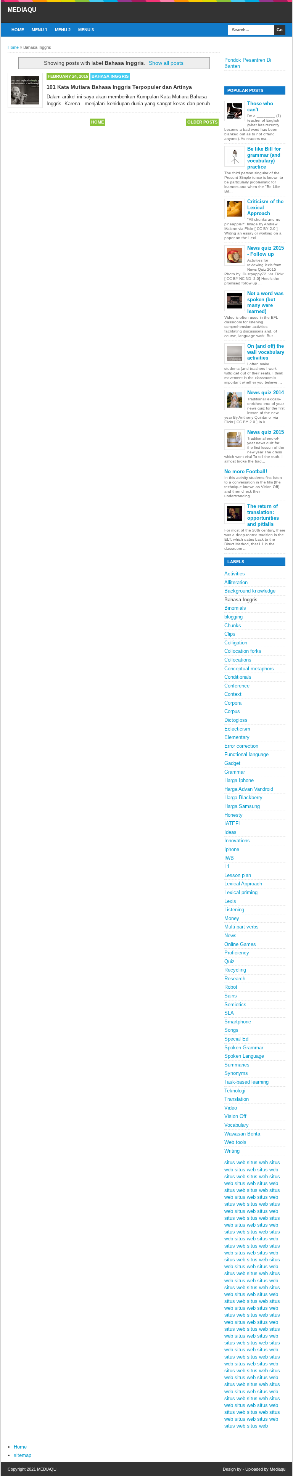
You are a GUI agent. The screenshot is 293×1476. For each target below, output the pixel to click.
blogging (233, 617)
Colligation (235, 643)
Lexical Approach (243, 884)
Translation (236, 1099)
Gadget (232, 763)
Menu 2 (63, 29)
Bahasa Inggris (110, 76)
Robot (230, 987)
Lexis (230, 901)
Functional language (246, 754)
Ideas (230, 832)
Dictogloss (236, 720)
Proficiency (236, 953)
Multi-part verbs (241, 927)
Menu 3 (86, 29)
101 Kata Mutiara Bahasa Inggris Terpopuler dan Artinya (119, 87)
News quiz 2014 (265, 392)
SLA (229, 1013)
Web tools (235, 1142)
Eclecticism (237, 729)
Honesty (233, 815)
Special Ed (236, 1039)
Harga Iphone (239, 780)
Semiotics (235, 1004)
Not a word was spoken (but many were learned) (265, 302)
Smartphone (237, 1022)
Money (231, 918)
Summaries (237, 1065)
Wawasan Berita (242, 1134)
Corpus (232, 711)
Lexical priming (241, 892)
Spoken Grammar (243, 1047)
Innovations (237, 840)
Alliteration (236, 582)
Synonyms (236, 1073)
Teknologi (234, 1091)
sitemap (22, 1455)
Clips (229, 634)
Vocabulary (236, 1125)
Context (232, 694)
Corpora (232, 703)
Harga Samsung (242, 806)
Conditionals (237, 677)
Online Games (240, 944)
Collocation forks (242, 651)
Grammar (234, 772)
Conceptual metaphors (249, 668)
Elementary (237, 737)
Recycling (235, 970)
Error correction (241, 746)
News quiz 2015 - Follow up (265, 251)
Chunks (232, 625)
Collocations (237, 660)
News (230, 935)
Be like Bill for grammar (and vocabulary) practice (264, 158)
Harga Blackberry (243, 797)
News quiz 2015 (265, 432)
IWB (229, 858)
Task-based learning (246, 1082)
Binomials (235, 608)
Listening (234, 909)
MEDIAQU (22, 9)
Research (234, 978)
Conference (237, 686)
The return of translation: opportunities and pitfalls (263, 515)
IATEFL (232, 823)
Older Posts (202, 122)
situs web (234, 1162)
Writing (232, 1151)
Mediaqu (277, 1469)
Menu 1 (39, 29)
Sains (230, 996)
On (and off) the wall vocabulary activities (265, 352)
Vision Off (235, 1116)
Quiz (229, 961)
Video (230, 1108)
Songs (231, 1030)
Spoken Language (244, 1056)
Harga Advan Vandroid (248, 789)
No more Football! (245, 471)
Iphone (231, 849)
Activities (234, 574)
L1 (227, 866)
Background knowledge (249, 591)
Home (17, 29)
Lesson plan (237, 875)
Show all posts (166, 63)
